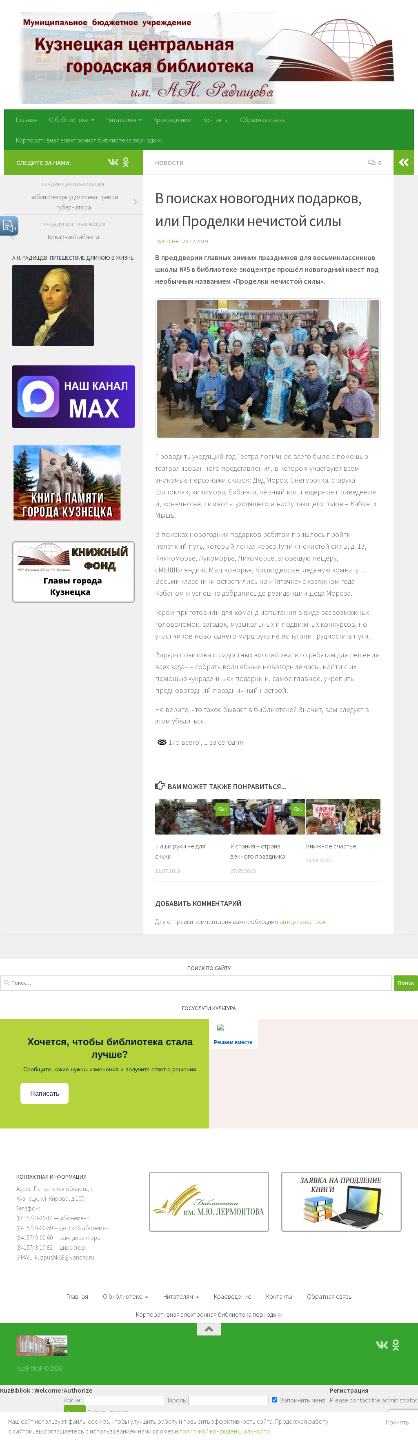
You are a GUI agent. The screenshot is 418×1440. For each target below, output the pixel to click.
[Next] (364, 369)
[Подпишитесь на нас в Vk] (113, 162)
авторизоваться (302, 921)
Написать (44, 1093)
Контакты (215, 120)
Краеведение (172, 120)
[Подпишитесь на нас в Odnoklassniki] (126, 162)
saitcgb (168, 241)
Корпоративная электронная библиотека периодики (89, 140)
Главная (27, 120)
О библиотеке (69, 120)
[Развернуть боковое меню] (404, 162)
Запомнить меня (301, 1400)
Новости (169, 162)
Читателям (121, 120)
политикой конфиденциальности (224, 1431)
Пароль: (176, 1400)
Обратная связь (262, 120)
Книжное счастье (331, 845)
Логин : (73, 1400)
